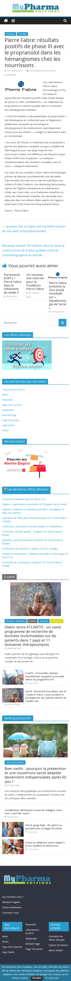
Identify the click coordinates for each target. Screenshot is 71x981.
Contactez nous (10, 912)
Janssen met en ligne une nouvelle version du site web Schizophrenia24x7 (33, 228)
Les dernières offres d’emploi (28, 489)
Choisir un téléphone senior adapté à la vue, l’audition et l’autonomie (45, 844)
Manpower (8, 410)
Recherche (57, 621)
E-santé (32, 621)
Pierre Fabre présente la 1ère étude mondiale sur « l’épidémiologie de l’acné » (58, 295)
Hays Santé (8, 425)
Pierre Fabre (50, 70)
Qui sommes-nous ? (13, 896)
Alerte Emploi (56, 950)
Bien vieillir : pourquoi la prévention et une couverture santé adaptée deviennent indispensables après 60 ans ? (35, 775)
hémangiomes (36, 70)
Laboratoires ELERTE (13, 389)
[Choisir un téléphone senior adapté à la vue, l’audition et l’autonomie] (13, 841)
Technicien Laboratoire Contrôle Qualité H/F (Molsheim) (32, 526)
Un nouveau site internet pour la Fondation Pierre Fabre (35, 282)
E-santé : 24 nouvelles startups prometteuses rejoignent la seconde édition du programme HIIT (44, 676)
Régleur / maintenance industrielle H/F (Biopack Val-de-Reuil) (34, 504)
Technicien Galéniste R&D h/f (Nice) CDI (23, 499)
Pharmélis (7, 399)
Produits (22, 34)
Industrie (10, 34)
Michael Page (9, 415)
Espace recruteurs (58, 945)
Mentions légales (11, 902)
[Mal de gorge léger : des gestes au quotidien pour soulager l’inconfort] (13, 823)
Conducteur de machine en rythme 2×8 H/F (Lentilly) (30, 548)
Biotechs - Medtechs (15, 621)
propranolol (10, 74)
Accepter (36, 978)
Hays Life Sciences (12, 404)
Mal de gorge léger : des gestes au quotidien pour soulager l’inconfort (43, 827)
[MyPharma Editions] (6, 20)
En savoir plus (52, 978)
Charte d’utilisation (12, 907)
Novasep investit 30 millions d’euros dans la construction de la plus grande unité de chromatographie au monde (33, 250)
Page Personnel (10, 420)
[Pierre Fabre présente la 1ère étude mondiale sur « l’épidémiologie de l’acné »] (58, 273)
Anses (5, 430)
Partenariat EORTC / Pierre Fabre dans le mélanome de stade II (12, 283)
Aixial (5, 394)
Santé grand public (15, 762)
